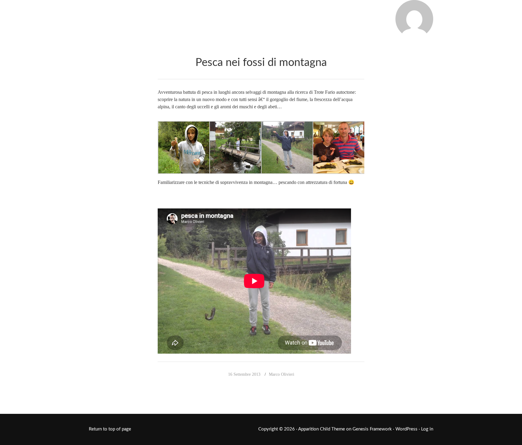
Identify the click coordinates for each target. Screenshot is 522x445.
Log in (427, 429)
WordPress (406, 429)
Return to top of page (110, 429)
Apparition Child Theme (321, 429)
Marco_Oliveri (139, 17)
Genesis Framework (372, 429)
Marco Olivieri (281, 374)
